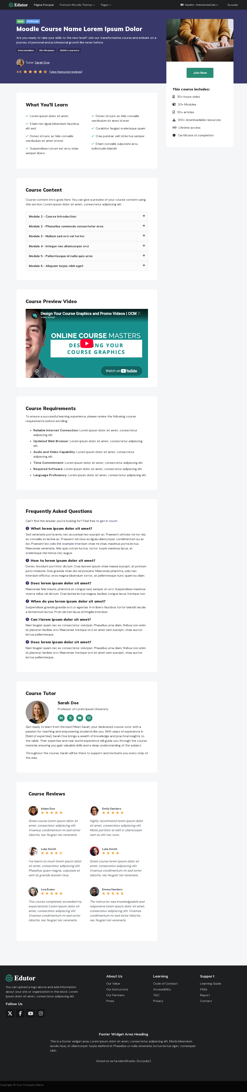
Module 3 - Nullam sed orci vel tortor (57, 236)
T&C (156, 995)
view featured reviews (66, 72)
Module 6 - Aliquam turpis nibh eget (56, 266)
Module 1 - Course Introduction (52, 216)
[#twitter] (10, 1013)
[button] (199, 5)
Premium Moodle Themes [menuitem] (76, 5)
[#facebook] (20, 1013)
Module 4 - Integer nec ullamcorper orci (59, 246)
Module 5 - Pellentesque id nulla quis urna (60, 256)
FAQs (203, 989)
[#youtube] (30, 1013)
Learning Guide (210, 984)
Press (110, 1001)
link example (65, 544)
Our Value (113, 984)
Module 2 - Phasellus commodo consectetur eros (66, 226)
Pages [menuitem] (104, 5)
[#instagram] (40, 1013)
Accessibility (162, 989)
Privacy (158, 1001)
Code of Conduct (165, 984)
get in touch (108, 521)
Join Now (200, 73)
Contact (206, 1001)
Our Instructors (117, 989)
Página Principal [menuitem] (44, 5)
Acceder (233, 5)
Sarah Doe (42, 62)
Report (205, 995)
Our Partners (115, 995)
